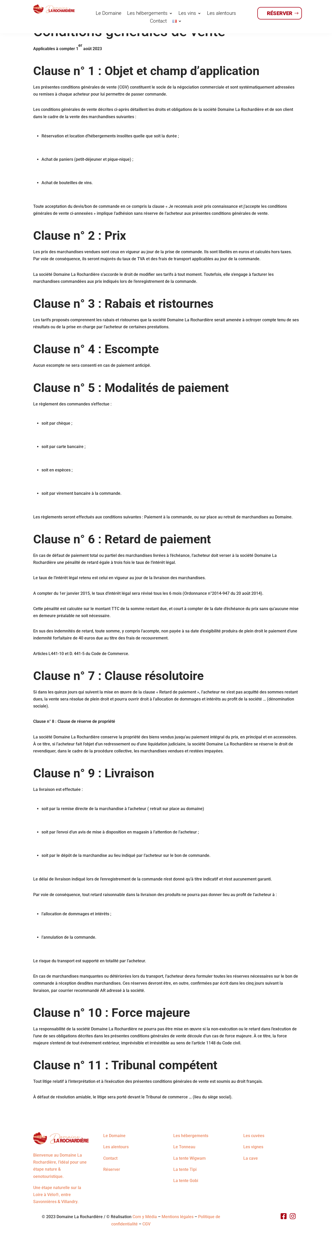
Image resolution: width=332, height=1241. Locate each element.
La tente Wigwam (189, 1158)
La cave (250, 1158)
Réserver (279, 13)
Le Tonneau (184, 1146)
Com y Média (145, 1216)
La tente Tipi (185, 1169)
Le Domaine (108, 13)
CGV (146, 1224)
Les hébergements (147, 13)
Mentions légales (177, 1216)
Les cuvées (253, 1135)
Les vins (187, 13)
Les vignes (253, 1146)
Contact (158, 21)
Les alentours (221, 13)
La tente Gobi (185, 1180)
